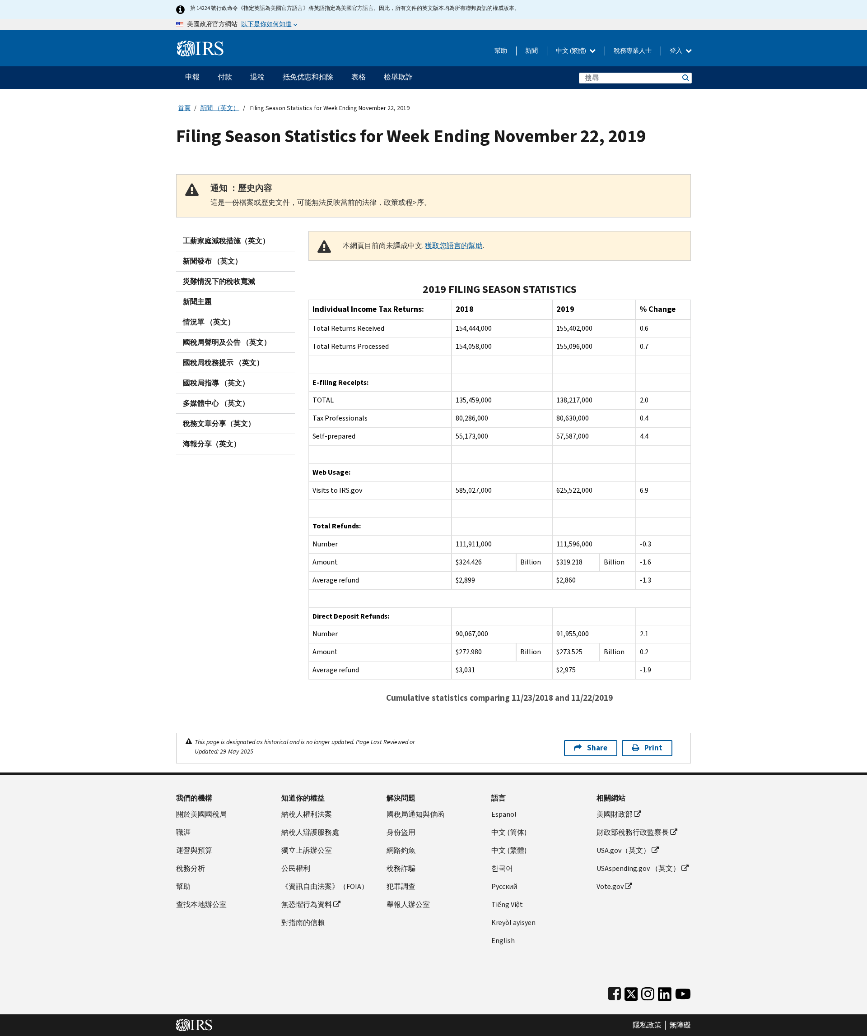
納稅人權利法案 (306, 814)
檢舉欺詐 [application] (398, 77)
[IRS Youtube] (683, 992)
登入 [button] (677, 50)
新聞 (531, 50)
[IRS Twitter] (631, 992)
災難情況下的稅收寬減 (219, 281)
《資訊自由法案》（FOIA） (324, 886)
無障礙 (680, 1025)
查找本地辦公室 (201, 904)
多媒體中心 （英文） (216, 403)
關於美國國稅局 (201, 814)
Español (504, 814)
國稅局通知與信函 (415, 814)
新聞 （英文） (219, 108)
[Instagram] (647, 992)
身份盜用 (401, 832)
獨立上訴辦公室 (306, 850)
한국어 (502, 868)
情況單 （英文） (209, 322)
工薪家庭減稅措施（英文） (226, 240)
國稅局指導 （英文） (216, 383)
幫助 (500, 50)
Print (653, 748)
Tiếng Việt (507, 904)
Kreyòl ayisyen (513, 922)
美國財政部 (615, 814)
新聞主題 (197, 301)
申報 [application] (192, 77)
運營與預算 (194, 850)
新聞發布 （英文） (212, 261)
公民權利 (295, 868)
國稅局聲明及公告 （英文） (227, 342)
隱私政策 (647, 1025)
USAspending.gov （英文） (638, 868)
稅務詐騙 (401, 868)
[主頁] (200, 45)
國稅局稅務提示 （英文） (223, 362)
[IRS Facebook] (614, 992)
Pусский (504, 886)
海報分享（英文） (212, 444)
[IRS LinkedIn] (664, 992)
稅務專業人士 (633, 50)
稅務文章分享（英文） (219, 423)
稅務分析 (190, 868)
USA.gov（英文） (623, 850)
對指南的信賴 (303, 922)
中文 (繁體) (571, 50)
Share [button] (597, 748)
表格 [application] (358, 77)
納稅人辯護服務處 (310, 832)
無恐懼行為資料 (306, 904)
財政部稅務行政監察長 (633, 832)
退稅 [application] (257, 77)
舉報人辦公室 (408, 904)
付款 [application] (225, 77)
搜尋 (685, 77)
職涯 (183, 832)
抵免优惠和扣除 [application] (308, 77)
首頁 (184, 108)
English (503, 940)
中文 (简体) (509, 832)
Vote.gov (610, 886)
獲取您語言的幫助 (454, 245)
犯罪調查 (401, 886)
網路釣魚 (401, 850)
